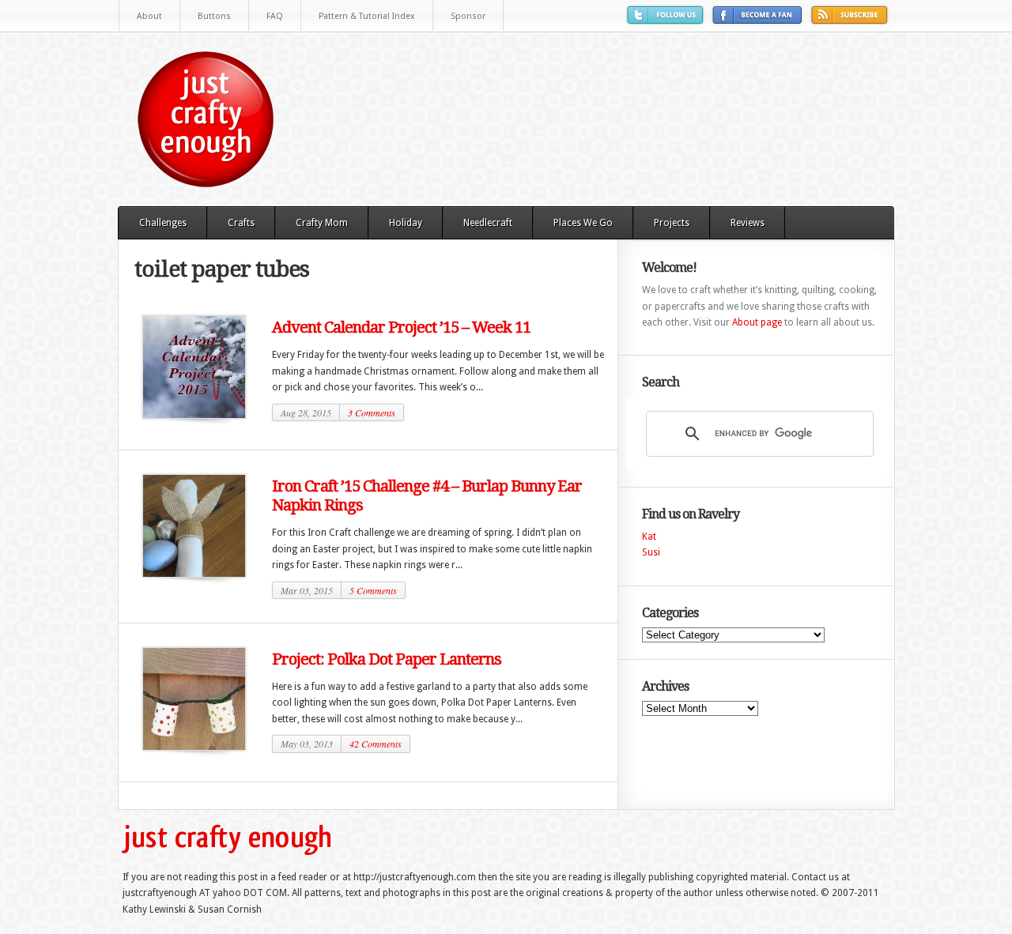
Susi (651, 552)
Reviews (748, 222)
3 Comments (371, 412)
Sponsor (468, 16)
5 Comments (373, 590)
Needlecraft (487, 222)
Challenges (163, 222)
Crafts (241, 222)
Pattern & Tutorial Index (367, 16)
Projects (671, 222)
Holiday (405, 222)
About (149, 16)
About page (757, 322)
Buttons (214, 16)
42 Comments (375, 743)
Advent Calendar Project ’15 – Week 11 (401, 327)
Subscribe (851, 21)
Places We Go (583, 222)
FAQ (274, 16)
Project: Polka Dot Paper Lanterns (386, 659)
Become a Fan (759, 21)
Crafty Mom (322, 222)
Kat (649, 536)
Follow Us (667, 21)
